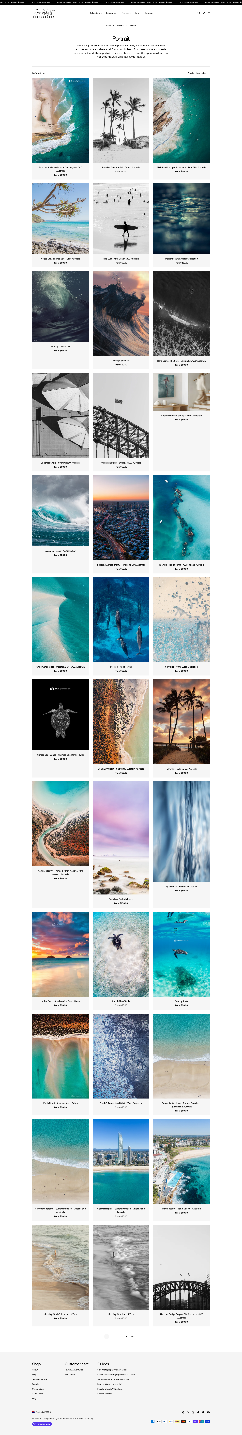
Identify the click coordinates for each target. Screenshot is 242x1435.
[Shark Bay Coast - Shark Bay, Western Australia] (121, 721)
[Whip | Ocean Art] (121, 313)
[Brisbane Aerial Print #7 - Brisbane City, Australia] (121, 517)
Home (108, 26)
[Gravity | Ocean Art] (60, 306)
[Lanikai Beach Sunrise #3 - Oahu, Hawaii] (60, 954)
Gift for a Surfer (104, 1393)
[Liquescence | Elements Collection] (181, 831)
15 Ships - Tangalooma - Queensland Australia (181, 564)
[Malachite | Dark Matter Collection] (181, 218)
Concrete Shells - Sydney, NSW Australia (60, 462)
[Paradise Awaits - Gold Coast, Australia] (121, 120)
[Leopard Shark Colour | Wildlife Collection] (181, 392)
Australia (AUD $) (43, 1412)
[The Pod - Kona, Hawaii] (121, 619)
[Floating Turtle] (181, 954)
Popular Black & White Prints (110, 1389)
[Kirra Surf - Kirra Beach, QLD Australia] (121, 218)
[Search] (198, 13)
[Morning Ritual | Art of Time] (121, 1267)
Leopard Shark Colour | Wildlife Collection (181, 415)
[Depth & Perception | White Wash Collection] (121, 1056)
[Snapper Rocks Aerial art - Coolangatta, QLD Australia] (60, 120)
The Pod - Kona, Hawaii (121, 666)
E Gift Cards (37, 1393)
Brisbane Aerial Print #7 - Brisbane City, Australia (121, 564)
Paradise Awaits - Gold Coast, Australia (121, 167)
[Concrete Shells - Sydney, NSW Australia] (60, 415)
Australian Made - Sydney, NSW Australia (121, 462)
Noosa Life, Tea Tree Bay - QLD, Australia (60, 258)
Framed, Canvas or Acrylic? (110, 1384)
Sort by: (191, 73)
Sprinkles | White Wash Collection (181, 666)
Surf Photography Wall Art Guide (112, 1369)
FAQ (34, 1374)
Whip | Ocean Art (121, 360)
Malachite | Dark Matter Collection (181, 258)
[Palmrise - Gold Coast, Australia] (181, 721)
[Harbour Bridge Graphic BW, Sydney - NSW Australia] (181, 1267)
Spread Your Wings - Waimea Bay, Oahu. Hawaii (60, 754)
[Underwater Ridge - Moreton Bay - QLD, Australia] (60, 619)
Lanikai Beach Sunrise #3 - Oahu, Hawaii (60, 1001)
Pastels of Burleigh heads (121, 899)
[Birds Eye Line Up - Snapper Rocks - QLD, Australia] (181, 120)
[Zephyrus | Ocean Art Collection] (60, 510)
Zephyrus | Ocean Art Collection (60, 550)
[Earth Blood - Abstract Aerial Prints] (60, 1056)
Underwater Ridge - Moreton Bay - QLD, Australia (60, 666)
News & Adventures (74, 1369)
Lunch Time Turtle (121, 1001)
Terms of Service (39, 1379)
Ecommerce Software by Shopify (78, 1418)
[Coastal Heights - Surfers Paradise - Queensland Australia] (121, 1161)
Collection (120, 26)
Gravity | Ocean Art (60, 346)
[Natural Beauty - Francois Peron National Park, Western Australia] (60, 823)
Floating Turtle (181, 1001)
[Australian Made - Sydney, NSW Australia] (121, 415)
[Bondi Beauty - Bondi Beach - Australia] (181, 1161)
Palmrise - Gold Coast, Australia (181, 768)
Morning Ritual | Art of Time (121, 1314)
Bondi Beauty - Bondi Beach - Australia (181, 1208)
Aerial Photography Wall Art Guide (113, 1379)
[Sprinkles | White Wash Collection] (181, 619)
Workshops (70, 1374)
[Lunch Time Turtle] (121, 954)
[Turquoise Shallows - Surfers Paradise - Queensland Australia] (181, 1056)
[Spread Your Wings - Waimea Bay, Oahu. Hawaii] (60, 714)
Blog (34, 1398)
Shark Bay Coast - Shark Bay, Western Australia (121, 768)
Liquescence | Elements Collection (181, 886)
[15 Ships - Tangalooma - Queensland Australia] (181, 517)
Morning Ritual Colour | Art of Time (60, 1314)
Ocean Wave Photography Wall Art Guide (116, 1374)
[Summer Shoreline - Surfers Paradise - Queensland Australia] (60, 1161)
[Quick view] (85, 83)
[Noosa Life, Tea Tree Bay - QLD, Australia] (60, 218)
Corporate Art (39, 1389)
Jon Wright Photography (51, 1418)
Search (35, 1384)
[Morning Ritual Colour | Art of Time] (60, 1267)
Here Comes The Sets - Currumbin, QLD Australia (181, 360)
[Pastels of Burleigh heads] (121, 837)
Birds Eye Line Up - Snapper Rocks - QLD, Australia (181, 167)
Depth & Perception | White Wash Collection (121, 1103)
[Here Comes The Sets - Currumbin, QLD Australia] (181, 313)
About (35, 1369)
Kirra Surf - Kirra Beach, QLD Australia (121, 258)
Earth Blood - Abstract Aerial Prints (60, 1103)
